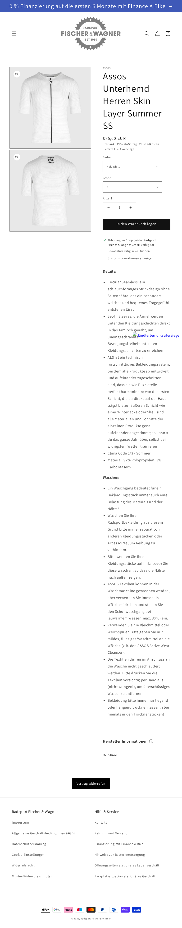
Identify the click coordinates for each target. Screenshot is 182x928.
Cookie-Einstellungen (28, 854)
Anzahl (107, 198)
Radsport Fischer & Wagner (96, 918)
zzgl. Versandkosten (145, 144)
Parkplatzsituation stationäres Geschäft (125, 876)
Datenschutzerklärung (29, 844)
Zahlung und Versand (111, 833)
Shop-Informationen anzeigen (131, 258)
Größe (107, 178)
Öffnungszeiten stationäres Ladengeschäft (127, 865)
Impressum (20, 822)
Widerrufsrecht (23, 865)
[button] (14, 33)
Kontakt (101, 822)
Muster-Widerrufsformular (32, 876)
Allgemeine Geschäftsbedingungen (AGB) (43, 833)
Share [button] (112, 755)
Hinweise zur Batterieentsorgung (120, 854)
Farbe (106, 157)
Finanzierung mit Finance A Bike (119, 844)
